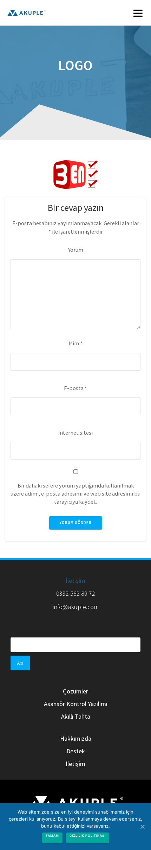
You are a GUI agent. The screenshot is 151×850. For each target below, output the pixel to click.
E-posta (75, 388)
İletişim (75, 580)
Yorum (75, 249)
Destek (75, 751)
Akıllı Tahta (75, 716)
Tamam (52, 835)
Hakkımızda (75, 738)
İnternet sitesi (75, 432)
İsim (76, 343)
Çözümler (75, 691)
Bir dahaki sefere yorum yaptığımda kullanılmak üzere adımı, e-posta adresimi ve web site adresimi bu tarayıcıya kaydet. (75, 493)
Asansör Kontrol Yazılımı (75, 704)
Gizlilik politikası (88, 835)
